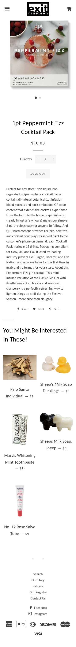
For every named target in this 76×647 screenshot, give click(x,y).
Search (38, 574)
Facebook (40, 608)
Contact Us (38, 598)
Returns (38, 586)
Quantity (26, 159)
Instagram (40, 614)
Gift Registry (38, 592)
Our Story (38, 580)
